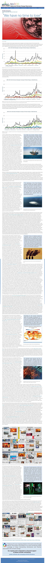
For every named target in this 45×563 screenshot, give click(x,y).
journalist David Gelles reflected (19, 295)
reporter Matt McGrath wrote (20, 411)
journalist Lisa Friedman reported (16, 214)
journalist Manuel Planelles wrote (11, 173)
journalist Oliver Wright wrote (11, 264)
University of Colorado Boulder (19, 561)
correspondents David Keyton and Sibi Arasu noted (27, 272)
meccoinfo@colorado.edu (26, 561)
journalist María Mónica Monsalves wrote (12, 416)
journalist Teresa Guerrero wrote (11, 334)
